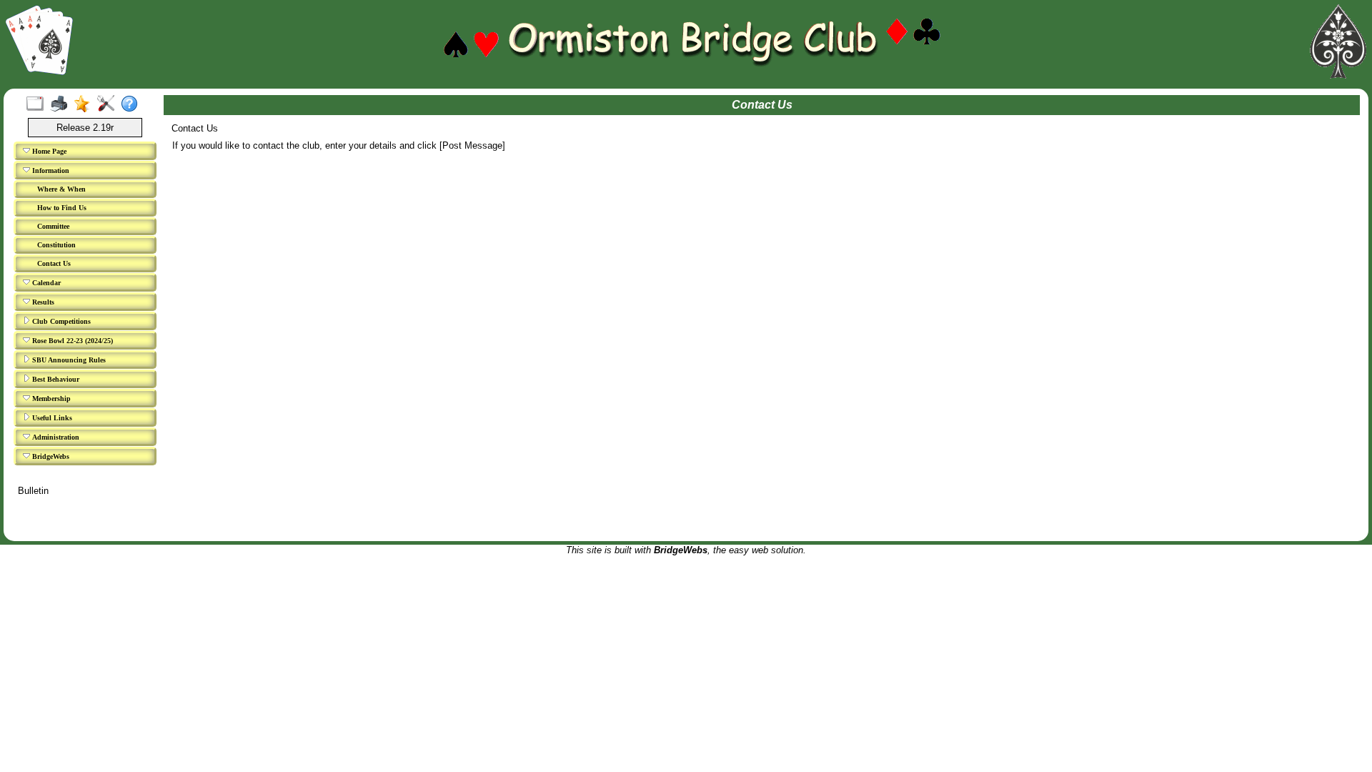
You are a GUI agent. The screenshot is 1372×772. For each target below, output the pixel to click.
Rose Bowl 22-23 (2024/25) (71, 341)
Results (42, 302)
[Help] (132, 104)
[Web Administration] (109, 104)
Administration (54, 437)
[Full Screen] (38, 104)
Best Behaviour (54, 379)
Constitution (56, 245)
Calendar (45, 283)
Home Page (48, 151)
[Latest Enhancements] (85, 104)
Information (49, 170)
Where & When (61, 189)
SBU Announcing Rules (68, 360)
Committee (53, 226)
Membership (50, 398)
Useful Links (51, 418)
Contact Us (54, 263)
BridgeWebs (49, 456)
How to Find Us (61, 208)
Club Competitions (60, 321)
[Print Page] (62, 104)
